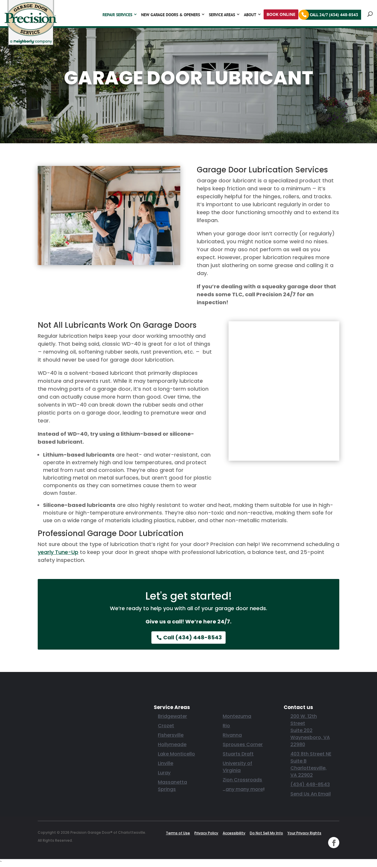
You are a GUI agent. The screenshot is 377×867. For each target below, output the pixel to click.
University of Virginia (237, 767)
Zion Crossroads (242, 779)
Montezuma (237, 716)
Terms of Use (178, 833)
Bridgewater (172, 716)
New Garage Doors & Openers (170, 14)
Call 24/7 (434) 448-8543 (334, 14)
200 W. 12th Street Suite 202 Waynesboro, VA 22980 (310, 730)
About (250, 14)
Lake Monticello (176, 753)
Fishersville (170, 735)
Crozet (166, 725)
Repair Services (117, 14)
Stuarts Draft (238, 753)
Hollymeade (172, 744)
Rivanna (232, 735)
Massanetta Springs (172, 786)
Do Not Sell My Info (266, 833)
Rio (226, 725)
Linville (165, 763)
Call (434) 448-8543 (192, 637)
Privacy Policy (206, 833)
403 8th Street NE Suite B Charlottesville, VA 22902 (310, 764)
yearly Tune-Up (58, 552)
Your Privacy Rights (304, 833)
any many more (244, 789)
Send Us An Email (310, 794)
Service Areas (222, 14)
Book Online (281, 14)
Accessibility (234, 833)
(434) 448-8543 (310, 784)
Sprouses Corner (243, 744)
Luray (164, 772)
